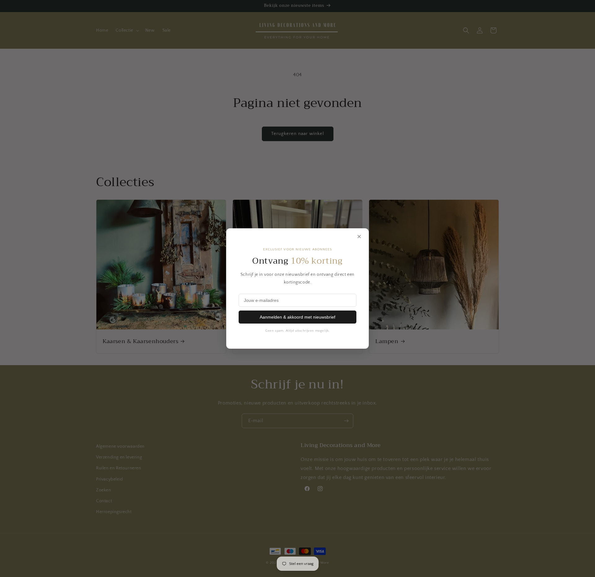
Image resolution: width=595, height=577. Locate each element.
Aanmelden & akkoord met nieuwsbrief (297, 317)
